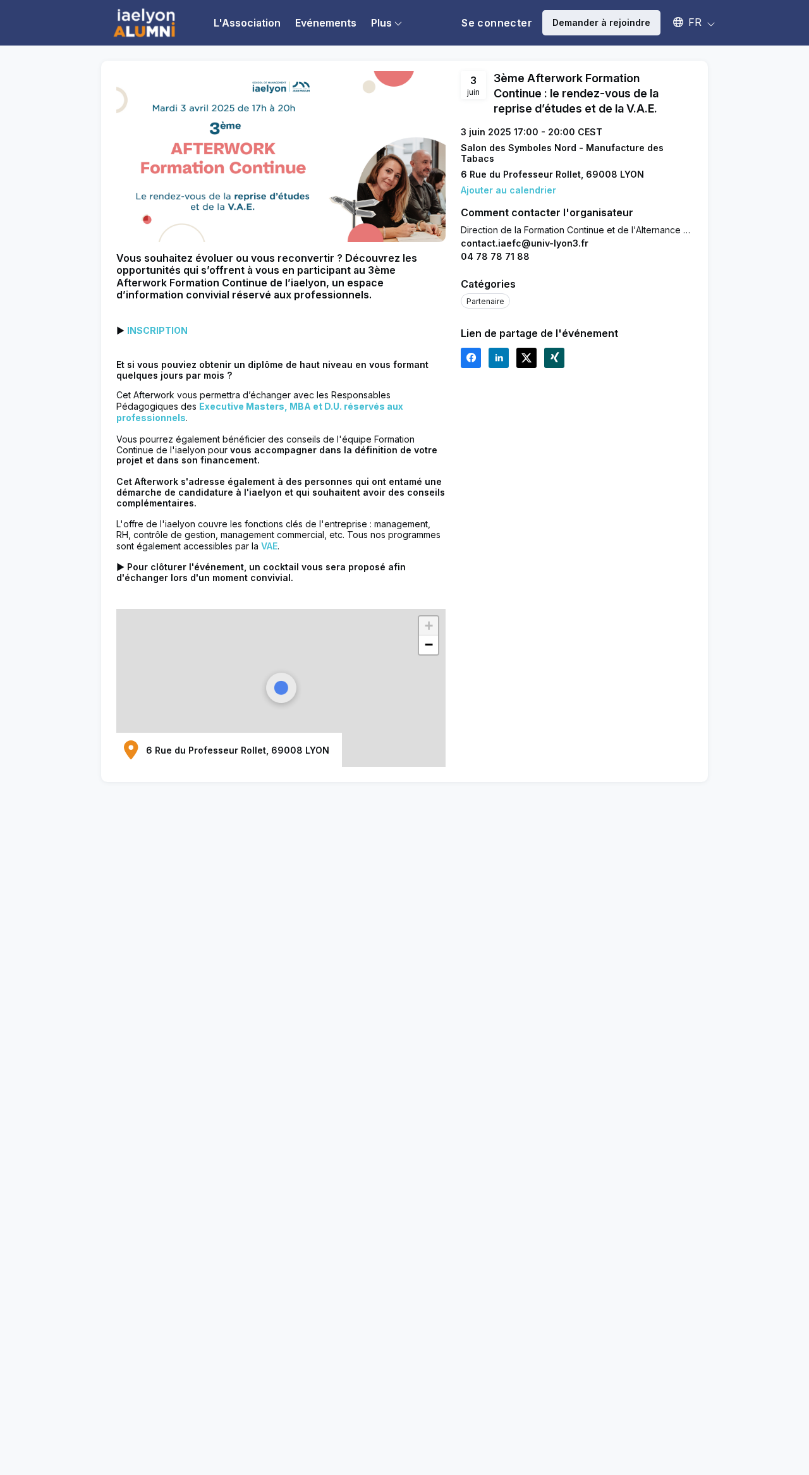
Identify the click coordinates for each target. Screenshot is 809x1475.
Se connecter (496, 22)
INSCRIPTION (157, 330)
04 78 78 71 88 (495, 256)
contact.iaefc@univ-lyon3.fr (524, 243)
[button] (687, 22)
